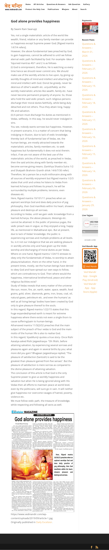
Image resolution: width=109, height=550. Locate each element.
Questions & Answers (56, 4)
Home (28, 4)
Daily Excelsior (44, 522)
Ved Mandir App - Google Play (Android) (90, 275)
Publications (53, 9)
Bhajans (65, 9)
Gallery (86, 4)
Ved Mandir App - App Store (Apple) (90, 287)
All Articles (39, 4)
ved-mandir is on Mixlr (90, 240)
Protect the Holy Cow (35, 9)
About (74, 9)
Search (83, 9)
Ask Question (74, 4)
